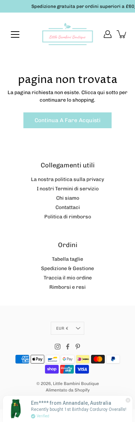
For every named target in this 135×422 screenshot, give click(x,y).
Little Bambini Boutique (76, 383)
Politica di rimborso (67, 217)
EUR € (62, 328)
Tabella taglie (67, 259)
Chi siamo (67, 198)
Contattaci (67, 207)
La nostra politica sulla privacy (67, 179)
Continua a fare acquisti (67, 120)
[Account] (107, 34)
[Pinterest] (78, 346)
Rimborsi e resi (67, 287)
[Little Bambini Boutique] (67, 34)
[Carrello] (122, 34)
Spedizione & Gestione (67, 268)
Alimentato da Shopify (68, 390)
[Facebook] (67, 346)
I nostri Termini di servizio (68, 189)
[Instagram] (57, 346)
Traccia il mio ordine (68, 278)
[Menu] (15, 34)
